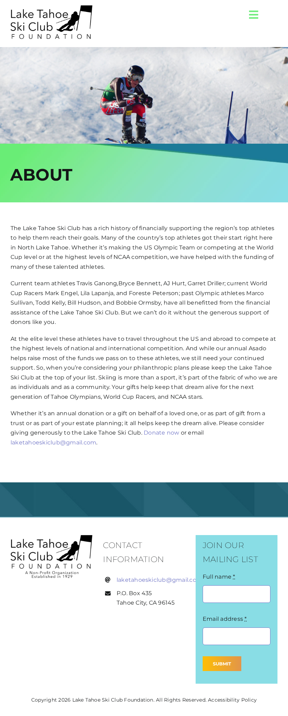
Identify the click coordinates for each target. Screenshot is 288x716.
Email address (225, 619)
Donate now (161, 432)
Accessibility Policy (232, 700)
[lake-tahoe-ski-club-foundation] (51, 537)
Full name (219, 576)
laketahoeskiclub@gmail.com (53, 442)
